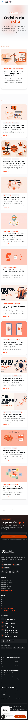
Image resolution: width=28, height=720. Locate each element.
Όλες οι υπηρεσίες (5, 698)
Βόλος (16, 663)
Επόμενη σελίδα (6, 510)
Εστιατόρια (3, 690)
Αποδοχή (20, 716)
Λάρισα (3, 663)
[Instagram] (6, 571)
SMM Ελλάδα (18, 696)
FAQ (2, 605)
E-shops (17, 690)
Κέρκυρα (3, 665)
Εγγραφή (13, 536)
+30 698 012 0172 (10, 623)
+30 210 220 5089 (10, 619)
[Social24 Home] (7, 2)
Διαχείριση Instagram (6, 582)
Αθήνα (2, 659)
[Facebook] (2, 571)
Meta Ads (3, 681)
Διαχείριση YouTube (6, 586)
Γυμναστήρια (4, 692)
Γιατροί (16, 692)
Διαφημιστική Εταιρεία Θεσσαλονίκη (10, 679)
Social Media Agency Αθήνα (8, 672)
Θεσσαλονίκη (18, 659)
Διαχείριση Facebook (6, 580)
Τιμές (2, 601)
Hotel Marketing (18, 694)
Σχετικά (3, 597)
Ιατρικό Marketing (5, 696)
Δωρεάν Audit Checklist (9, 610)
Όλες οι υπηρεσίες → (6, 590)
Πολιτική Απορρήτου (18, 539)
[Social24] (8, 551)
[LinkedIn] (10, 571)
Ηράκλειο (17, 661)
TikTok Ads (3, 683)
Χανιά (16, 665)
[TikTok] (13, 571)
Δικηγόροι (3, 694)
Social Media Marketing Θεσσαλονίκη (10, 674)
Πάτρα (2, 661)
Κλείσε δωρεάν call (8, 608)
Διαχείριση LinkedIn (6, 588)
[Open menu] (25, 2)
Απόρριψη (8, 716)
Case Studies (4, 599)
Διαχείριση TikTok (5, 584)
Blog (2, 603)
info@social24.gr (9, 627)
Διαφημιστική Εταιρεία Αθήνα (8, 676)
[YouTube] (17, 571)
